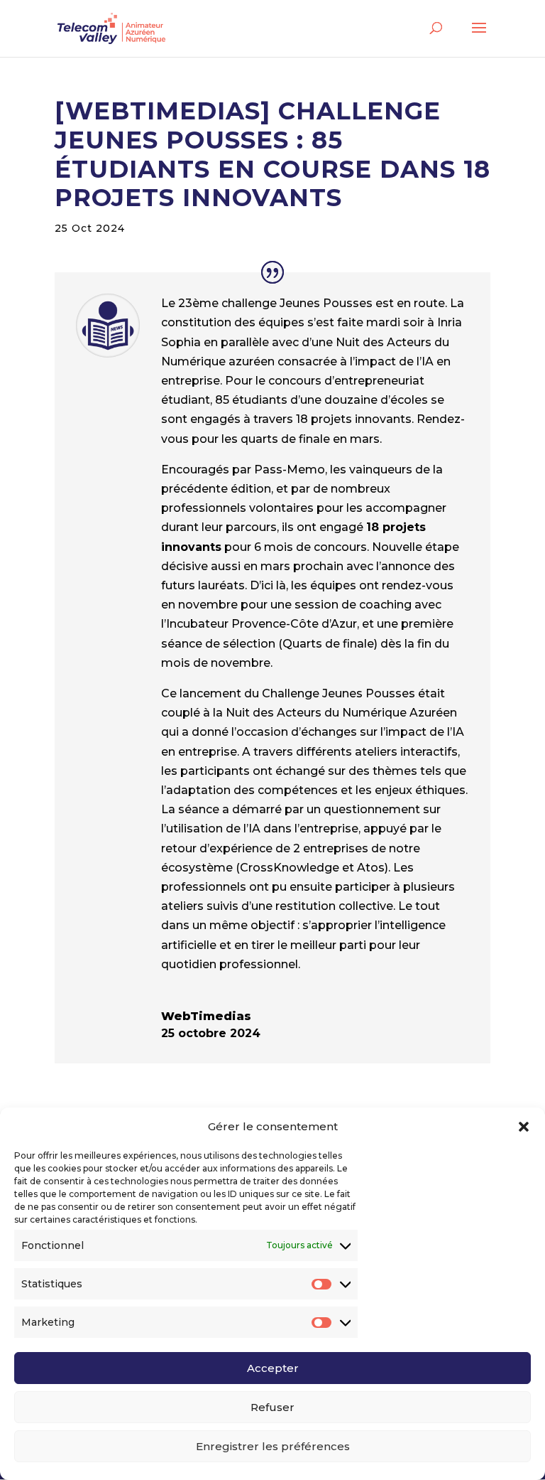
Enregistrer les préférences (273, 1446)
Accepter (273, 1368)
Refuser (272, 1407)
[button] (524, 1127)
